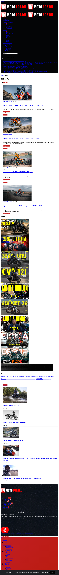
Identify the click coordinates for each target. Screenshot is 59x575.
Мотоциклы (9, 26)
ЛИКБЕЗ (8, 48)
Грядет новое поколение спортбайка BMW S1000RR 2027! (17, 64)
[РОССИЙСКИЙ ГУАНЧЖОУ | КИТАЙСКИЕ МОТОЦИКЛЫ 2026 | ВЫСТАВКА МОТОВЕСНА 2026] (15, 250)
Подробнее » (6, 112)
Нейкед (53, 376)
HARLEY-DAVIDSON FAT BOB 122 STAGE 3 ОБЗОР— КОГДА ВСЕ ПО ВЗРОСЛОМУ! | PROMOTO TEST (30, 62)
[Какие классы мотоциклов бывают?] (11, 419)
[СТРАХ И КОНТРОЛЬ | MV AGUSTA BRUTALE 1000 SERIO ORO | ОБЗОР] (15, 266)
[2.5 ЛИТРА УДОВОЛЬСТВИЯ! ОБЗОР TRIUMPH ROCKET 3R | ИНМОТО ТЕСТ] (14, 315)
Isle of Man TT (9, 33)
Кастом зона (7, 44)
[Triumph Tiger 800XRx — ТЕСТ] (11, 437)
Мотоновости (41, 376)
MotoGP (8, 36)
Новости (6, 20)
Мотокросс (9, 40)
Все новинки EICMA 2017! (11, 405)
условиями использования (37, 572)
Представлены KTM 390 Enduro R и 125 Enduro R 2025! (21, 138)
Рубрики (5, 507)
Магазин (6, 50)
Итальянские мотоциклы (24, 376)
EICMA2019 (6, 505)
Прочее (8, 41)
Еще (4, 45)
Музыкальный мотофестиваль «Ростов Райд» (14, 61)
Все (7, 23)
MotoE (7, 35)
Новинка (3, 379)
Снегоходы (9, 27)
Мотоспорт (49, 376)
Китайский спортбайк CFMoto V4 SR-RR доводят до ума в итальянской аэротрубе (23, 63)
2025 (4, 376)
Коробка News (9, 46)
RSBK (7, 37)
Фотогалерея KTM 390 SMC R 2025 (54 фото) (18, 172)
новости (39, 378)
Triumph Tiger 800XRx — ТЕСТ (13, 440)
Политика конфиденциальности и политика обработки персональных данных (17, 533)
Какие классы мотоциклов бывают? (15, 422)
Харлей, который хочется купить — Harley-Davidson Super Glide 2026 (20, 72)
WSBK (8, 39)
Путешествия (7, 43)
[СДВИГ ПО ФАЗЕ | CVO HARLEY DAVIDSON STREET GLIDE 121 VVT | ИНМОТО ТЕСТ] (15, 282)
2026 (8, 376)
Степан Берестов (7, 101)
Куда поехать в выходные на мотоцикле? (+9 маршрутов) (22, 478)
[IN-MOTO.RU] (27, 9)
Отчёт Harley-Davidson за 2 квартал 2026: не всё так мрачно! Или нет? (20, 68)
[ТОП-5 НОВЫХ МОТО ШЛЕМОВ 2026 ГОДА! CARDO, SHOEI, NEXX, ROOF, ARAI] (15, 331)
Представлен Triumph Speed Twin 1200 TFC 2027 (15, 66)
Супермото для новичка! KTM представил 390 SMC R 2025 (22, 206)
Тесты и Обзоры (14, 379)
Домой (2, 75)
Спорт (5, 30)
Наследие (8, 49)
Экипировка (9, 28)
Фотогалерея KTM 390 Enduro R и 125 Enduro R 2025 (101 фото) (24, 105)
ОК (52, 572)
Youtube (5, 500)
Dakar (7, 32)
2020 (2, 376)
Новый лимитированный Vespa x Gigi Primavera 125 (16, 67)
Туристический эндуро (31, 379)
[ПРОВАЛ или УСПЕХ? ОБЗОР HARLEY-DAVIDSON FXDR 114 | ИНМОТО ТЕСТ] (15, 363)
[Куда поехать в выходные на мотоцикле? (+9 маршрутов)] (10, 475)
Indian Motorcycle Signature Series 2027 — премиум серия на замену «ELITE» (22, 70)
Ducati (10, 376)
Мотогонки (34, 376)
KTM (14, 376)
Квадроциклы (9, 24)
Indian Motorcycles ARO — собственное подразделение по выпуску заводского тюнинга (25, 71)
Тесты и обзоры (8, 22)
